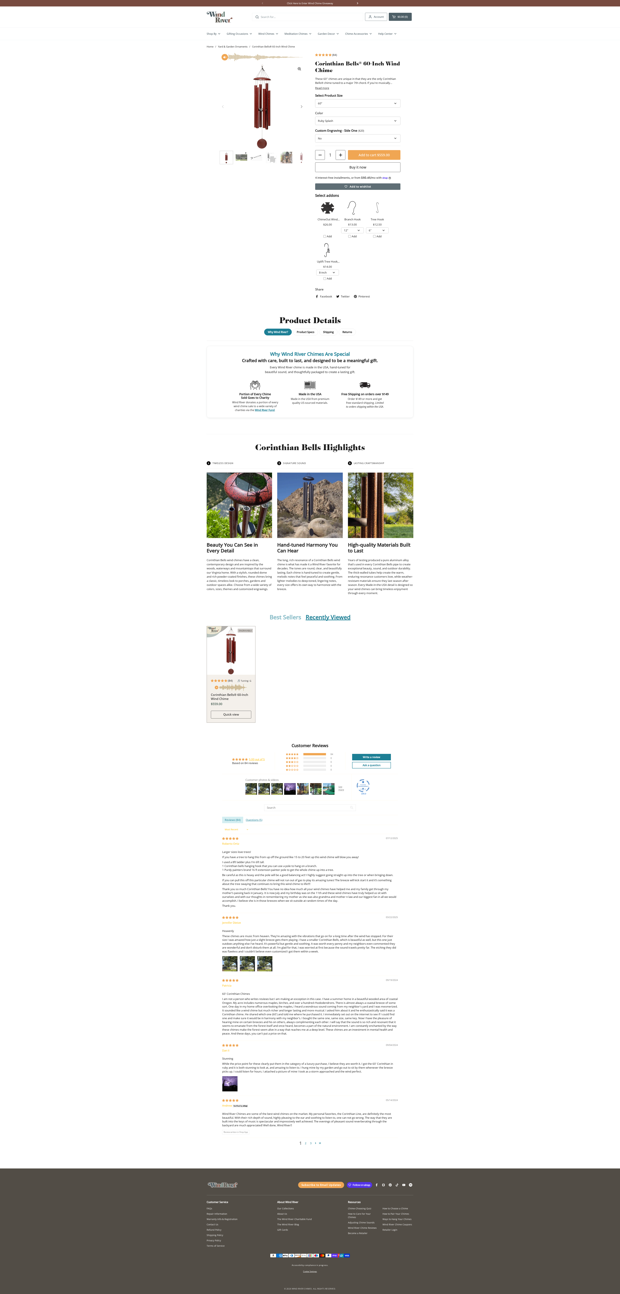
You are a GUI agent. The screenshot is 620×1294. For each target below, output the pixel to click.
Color (319, 113)
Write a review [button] (371, 757)
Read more (322, 88)
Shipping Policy (215, 1235)
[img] (230, 838)
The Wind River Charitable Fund (294, 1219)
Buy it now (357, 167)
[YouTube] (404, 1185)
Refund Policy (214, 1229)
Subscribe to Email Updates (321, 1185)
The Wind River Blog (288, 1224)
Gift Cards (282, 1229)
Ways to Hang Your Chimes (397, 1219)
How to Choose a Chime (395, 1208)
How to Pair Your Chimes (395, 1213)
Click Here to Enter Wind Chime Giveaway (310, 3)
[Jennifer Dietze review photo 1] (230, 964)
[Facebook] (377, 1185)
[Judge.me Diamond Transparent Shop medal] (363, 785)
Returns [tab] (347, 332)
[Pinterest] (390, 1185)
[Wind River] (219, 17)
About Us (282, 1213)
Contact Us (212, 1224)
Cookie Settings (310, 1271)
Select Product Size (329, 95)
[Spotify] (411, 1185)
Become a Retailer (357, 1233)
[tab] (285, 617)
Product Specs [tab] (305, 332)
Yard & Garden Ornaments (233, 46)
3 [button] (311, 1143)
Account (379, 17)
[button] (400, 17)
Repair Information (217, 1213)
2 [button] (305, 1143)
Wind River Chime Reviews (362, 1227)
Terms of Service (216, 1245)
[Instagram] (383, 1185)
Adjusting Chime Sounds (361, 1222)
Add (329, 236)
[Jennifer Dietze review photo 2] (247, 964)
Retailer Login (389, 1229)
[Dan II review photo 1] (230, 1084)
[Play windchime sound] (231, 688)
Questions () (254, 820)
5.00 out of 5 (257, 759)
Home (210, 46)
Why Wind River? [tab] (278, 332)
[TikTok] (397, 1185)
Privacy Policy (214, 1240)
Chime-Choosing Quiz (359, 1208)
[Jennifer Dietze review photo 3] (265, 964)
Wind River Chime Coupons (397, 1224)
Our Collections (285, 1208)
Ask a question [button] (372, 765)
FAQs (209, 1208)
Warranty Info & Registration (222, 1219)
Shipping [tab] (328, 332)
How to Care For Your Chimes (359, 1215)
